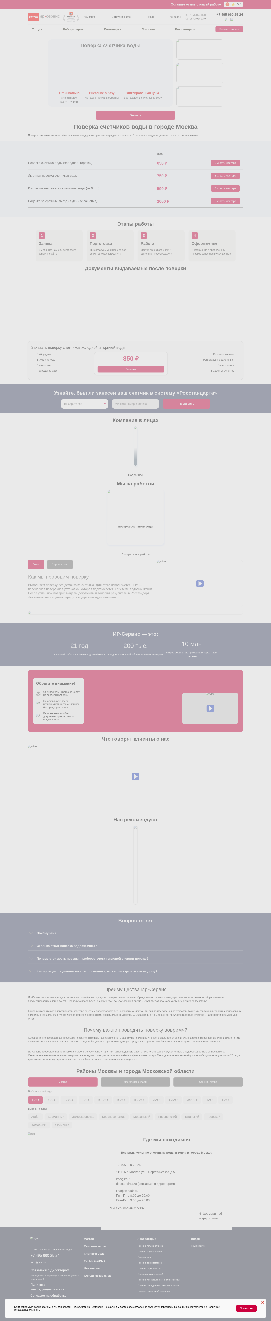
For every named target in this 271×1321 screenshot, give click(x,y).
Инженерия (113, 29)
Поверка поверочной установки (154, 1291)
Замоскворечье (83, 1116)
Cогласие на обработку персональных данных (48, 1298)
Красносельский (113, 1116)
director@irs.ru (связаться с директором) (145, 1183)
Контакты (175, 17)
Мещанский (141, 1116)
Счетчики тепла (95, 1246)
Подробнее (135, 475)
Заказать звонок (229, 29)
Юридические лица (97, 1275)
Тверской (213, 1116)
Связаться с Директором (49, 1270)
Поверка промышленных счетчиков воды (159, 1279)
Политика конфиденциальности (47, 1287)
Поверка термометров (149, 1268)
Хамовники (39, 1125)
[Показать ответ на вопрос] (31, 933)
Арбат (35, 1116)
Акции (150, 17)
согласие (138, 1307)
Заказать (135, 115)
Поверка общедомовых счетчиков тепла (158, 1285)
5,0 (239, 4)
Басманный (56, 1116)
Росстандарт (185, 29)
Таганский (192, 1116)
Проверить (186, 403)
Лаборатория (73, 29)
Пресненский (167, 1116)
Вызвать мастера (225, 162)
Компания (90, 17)
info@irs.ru (123, 1179)
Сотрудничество (121, 17)
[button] (200, 583)
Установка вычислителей (150, 1274)
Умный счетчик (94, 1261)
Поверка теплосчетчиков (150, 1246)
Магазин (148, 29)
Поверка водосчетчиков (150, 1251)
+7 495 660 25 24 (229, 14)
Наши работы (198, 1246)
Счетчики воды (94, 1253)
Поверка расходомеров (150, 1262)
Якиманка (62, 1125)
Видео (195, 1238)
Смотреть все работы (136, 554)
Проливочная (144, 1257)
